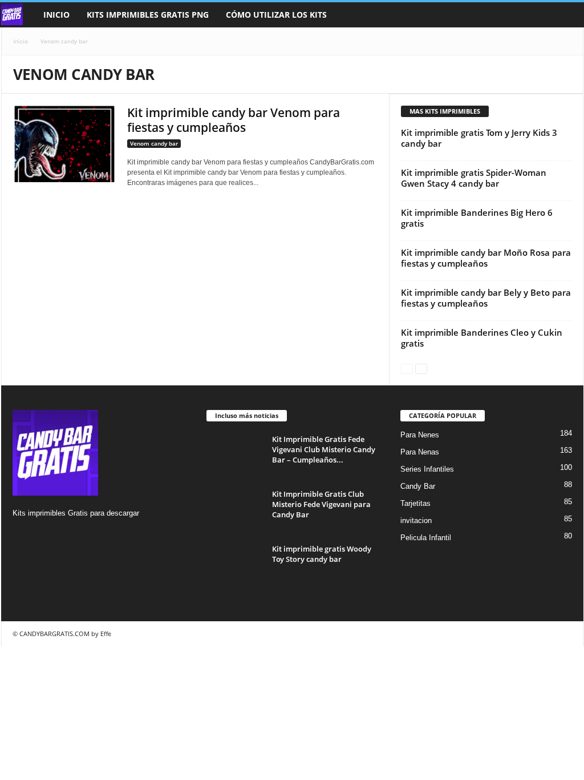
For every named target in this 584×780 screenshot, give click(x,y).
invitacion (416, 520)
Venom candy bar (154, 143)
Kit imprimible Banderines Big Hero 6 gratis (477, 218)
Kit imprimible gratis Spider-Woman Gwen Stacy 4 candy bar (473, 178)
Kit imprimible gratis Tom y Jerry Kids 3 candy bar (479, 138)
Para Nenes (419, 435)
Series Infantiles (427, 469)
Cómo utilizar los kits (276, 14)
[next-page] (421, 368)
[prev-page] (407, 368)
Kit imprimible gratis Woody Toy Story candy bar (321, 554)
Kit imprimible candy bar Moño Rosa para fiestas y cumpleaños (486, 258)
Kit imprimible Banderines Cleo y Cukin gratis (481, 338)
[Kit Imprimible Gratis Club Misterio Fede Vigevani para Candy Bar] (234, 510)
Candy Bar (417, 486)
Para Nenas (419, 452)
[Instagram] (23, 535)
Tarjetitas (415, 503)
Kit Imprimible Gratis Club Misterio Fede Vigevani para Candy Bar (321, 504)
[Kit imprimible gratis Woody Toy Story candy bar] (234, 565)
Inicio (56, 14)
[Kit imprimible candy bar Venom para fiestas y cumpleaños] (64, 143)
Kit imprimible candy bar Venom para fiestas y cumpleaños (233, 119)
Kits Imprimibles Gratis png (148, 14)
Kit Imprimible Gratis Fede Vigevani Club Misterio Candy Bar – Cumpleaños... (323, 449)
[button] (566, 14)
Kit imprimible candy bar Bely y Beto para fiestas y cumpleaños (486, 298)
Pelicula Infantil (425, 537)
